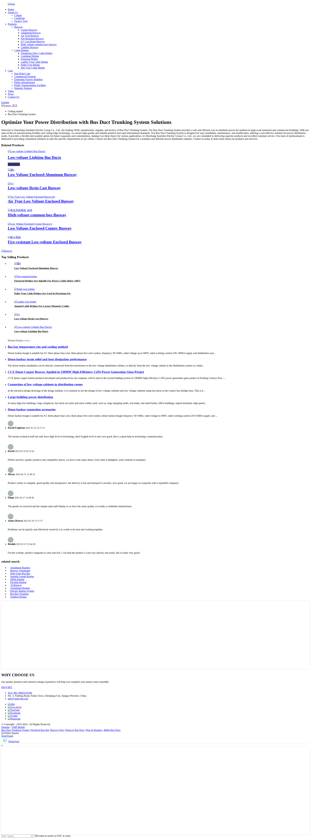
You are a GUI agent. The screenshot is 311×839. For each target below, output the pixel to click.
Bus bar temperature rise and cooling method (38, 346)
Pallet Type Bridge (30, 64)
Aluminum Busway (31, 32)
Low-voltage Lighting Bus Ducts (34, 157)
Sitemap (5, 727)
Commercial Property (25, 76)
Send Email (7, 736)
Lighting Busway (30, 47)
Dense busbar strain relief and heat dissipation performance (47, 359)
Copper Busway (29, 30)
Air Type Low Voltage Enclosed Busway (41, 201)
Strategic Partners (23, 88)
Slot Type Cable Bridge (33, 67)
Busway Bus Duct (75, 730)
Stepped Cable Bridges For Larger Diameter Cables (41, 306)
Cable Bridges (21, 50)
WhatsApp (13, 741)
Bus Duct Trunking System (15, 730)
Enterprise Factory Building (28, 79)
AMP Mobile (18, 727)
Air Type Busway (30, 35)
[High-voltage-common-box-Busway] (20, 210)
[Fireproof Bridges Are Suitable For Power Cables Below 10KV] (25, 276)
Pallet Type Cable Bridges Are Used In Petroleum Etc (42, 293)
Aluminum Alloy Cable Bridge (36, 53)
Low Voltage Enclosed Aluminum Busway (42, 174)
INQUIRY (6, 687)
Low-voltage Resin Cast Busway (34, 188)
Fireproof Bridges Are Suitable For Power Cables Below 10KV (47, 281)
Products (12, 24)
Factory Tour (21, 21)
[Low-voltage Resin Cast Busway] (11, 183)
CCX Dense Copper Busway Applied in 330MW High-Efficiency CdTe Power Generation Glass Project (76, 372)
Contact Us (13, 97)
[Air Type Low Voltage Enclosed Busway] (31, 196)
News (11, 94)
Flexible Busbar (18, 582)
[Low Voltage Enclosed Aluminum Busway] (11, 170)
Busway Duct (57, 730)
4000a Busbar (17, 579)
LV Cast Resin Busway (33, 41)
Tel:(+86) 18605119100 (20, 692)
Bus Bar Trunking (19, 594)
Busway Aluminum (20, 570)
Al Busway (16, 585)
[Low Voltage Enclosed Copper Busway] (30, 224)
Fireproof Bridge (29, 59)
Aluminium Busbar (20, 588)
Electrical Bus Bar (39, 730)
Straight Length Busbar (22, 576)
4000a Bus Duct (112, 730)
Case (10, 70)
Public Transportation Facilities (30, 85)
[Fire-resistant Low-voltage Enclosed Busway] (14, 237)
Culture (18, 15)
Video (11, 91)
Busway (18, 27)
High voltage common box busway (39, 44)
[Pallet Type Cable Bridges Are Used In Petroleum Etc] (24, 289)
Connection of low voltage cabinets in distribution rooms (45, 384)
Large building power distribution (30, 397)
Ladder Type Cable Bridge (34, 62)
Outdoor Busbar (18, 596)
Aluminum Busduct (20, 567)
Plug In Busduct (94, 730)
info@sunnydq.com (18, 698)
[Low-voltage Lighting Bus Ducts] (27, 151)
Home (11, 9)
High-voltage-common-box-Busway (37, 215)
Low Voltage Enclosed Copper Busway (40, 228)
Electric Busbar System (22, 591)
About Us (13, 12)
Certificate (19, 18)
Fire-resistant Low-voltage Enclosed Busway (45, 242)
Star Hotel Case (22, 73)
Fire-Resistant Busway (32, 38)
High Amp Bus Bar (20, 573)
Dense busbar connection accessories (32, 409)
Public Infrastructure (24, 82)
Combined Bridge (30, 56)
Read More (14, 164)
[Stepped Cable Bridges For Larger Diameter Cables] (25, 301)
